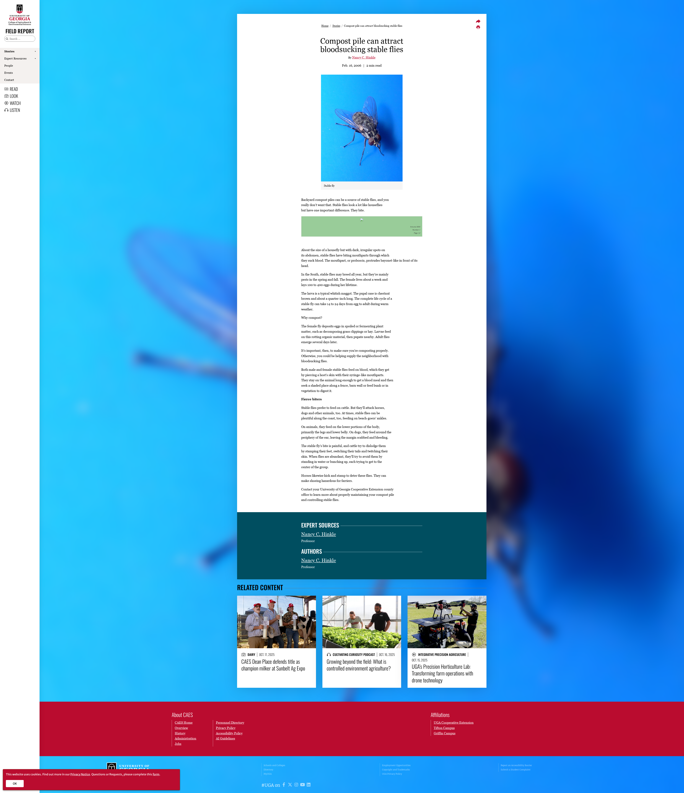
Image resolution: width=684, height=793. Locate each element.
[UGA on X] (290, 785)
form (156, 774)
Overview (181, 728)
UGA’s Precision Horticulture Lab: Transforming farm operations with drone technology (442, 673)
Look (14, 96)
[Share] (478, 21)
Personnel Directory (230, 722)
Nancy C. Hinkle (363, 57)
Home (324, 25)
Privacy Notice (80, 774)
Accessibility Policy (229, 733)
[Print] (478, 27)
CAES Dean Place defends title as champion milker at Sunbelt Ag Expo (273, 665)
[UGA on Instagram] (297, 785)
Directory (268, 769)
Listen (15, 110)
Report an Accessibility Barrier (516, 765)
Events (8, 72)
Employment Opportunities (396, 765)
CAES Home (184, 722)
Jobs (178, 744)
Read (14, 89)
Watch (15, 103)
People (8, 65)
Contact (9, 79)
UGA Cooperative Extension (454, 722)
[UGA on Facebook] (284, 785)
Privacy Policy (225, 728)
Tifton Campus (444, 728)
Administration (185, 738)
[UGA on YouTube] (303, 785)
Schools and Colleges (274, 765)
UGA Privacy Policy (392, 774)
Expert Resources (15, 58)
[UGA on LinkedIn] (308, 785)
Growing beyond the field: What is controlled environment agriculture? (359, 665)
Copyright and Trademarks (396, 769)
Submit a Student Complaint (515, 769)
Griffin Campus (444, 733)
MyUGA (268, 774)
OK (15, 783)
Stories (9, 51)
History (180, 733)
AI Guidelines (225, 738)
